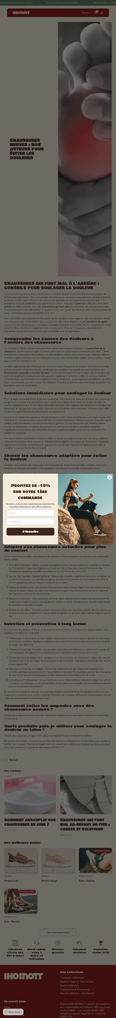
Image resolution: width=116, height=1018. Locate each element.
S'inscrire (30, 532)
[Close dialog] (109, 477)
